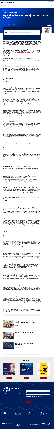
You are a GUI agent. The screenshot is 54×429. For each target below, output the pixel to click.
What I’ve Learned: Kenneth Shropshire (24, 332)
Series (29, 414)
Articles (28, 2)
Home (3, 10)
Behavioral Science (18, 325)
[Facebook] (4, 423)
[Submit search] (52, 5)
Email (27, 392)
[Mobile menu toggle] (1, 5)
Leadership (16, 417)
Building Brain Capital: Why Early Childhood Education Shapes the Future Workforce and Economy (27, 321)
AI (15, 412)
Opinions (29, 415)
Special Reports (39, 2)
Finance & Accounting (18, 413)
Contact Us (42, 415)
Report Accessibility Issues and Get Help (35, 424)
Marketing (16, 416)
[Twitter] (3, 423)
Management (17, 335)
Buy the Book (43, 377)
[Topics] (3, 5)
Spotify (11, 37)
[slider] (37, 32)
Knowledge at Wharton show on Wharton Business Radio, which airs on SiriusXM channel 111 (18, 52)
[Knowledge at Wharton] (7, 2)
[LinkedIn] (6, 423)
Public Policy (17, 347)
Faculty (29, 413)
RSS (14, 37)
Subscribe (50, 2)
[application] (22, 32)
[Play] (6, 32)
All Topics (16, 418)
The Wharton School (44, 413)
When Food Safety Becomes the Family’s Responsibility (24, 344)
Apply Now (9, 377)
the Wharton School (18, 424)
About (42, 412)
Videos (29, 418)
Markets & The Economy (18, 414)
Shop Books (42, 414)
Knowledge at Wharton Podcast (11, 12)
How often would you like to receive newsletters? (34, 396)
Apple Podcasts (6, 37)
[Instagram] (10, 423)
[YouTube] (8, 423)
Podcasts (33, 2)
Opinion (44, 2)
